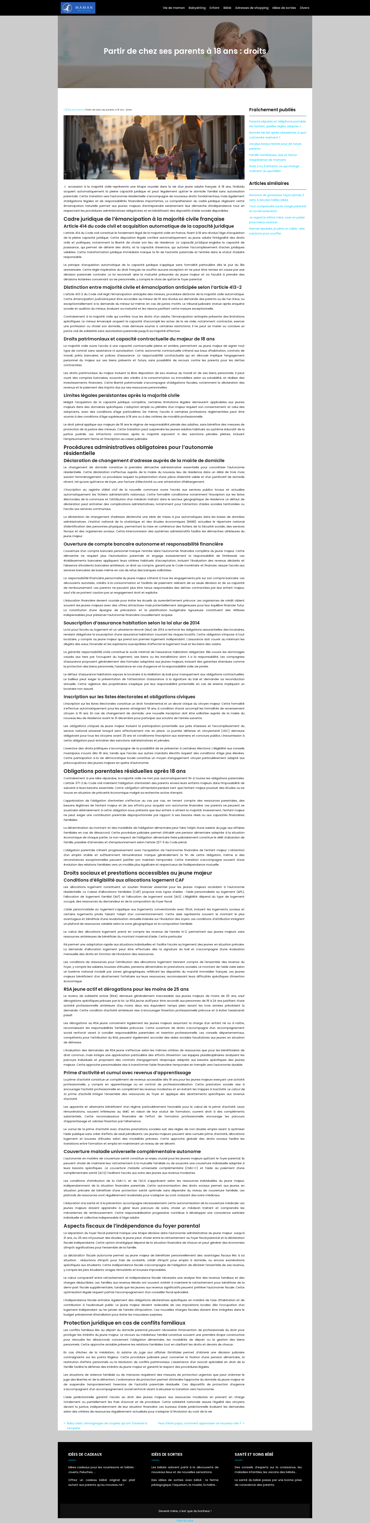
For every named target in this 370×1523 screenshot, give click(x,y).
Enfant (214, 8)
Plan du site (185, 1521)
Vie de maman (174, 8)
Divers (304, 8)
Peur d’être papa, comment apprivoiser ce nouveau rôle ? (199, 1423)
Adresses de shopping (251, 8)
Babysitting (197, 8)
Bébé (227, 8)
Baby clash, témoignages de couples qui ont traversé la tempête (107, 1425)
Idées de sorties (284, 8)
